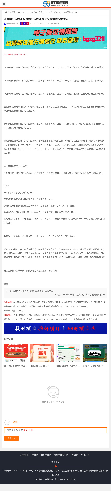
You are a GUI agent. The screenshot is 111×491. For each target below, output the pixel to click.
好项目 (27, 12)
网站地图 (49, 479)
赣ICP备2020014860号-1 (65, 479)
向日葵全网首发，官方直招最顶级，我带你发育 (68, 366)
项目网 (35, 455)
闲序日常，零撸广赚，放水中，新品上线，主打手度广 (16, 366)
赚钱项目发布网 (61, 455)
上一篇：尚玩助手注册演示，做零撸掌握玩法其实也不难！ (30, 291)
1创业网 (74, 455)
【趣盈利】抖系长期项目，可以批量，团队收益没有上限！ (42, 366)
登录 (25, 430)
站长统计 (39, 479)
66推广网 (85, 455)
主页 (20, 12)
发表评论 (12, 438)
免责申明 (55, 462)
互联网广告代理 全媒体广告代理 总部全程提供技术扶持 (36, 19)
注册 (31, 430)
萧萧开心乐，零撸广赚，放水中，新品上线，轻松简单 (95, 366)
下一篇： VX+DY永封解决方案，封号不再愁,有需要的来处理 (79, 295)
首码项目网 (46, 455)
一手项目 (23, 471)
